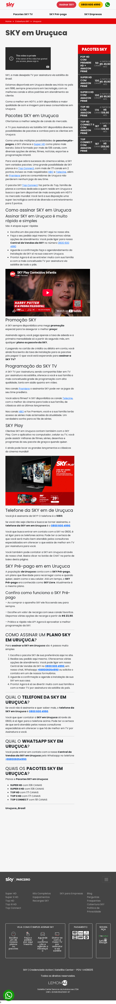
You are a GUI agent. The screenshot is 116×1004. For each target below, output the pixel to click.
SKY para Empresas (71, 893)
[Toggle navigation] (106, 880)
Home (8, 21)
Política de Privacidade (94, 909)
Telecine (61, 172)
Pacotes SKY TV (23, 14)
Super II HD (11, 897)
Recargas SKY (41, 900)
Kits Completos (42, 893)
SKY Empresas (93, 14)
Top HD (9, 900)
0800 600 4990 (90, 4)
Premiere (14, 175)
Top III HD (11, 904)
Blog (89, 893)
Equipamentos (41, 897)
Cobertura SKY (22, 21)
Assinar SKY (66, 4)
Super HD (39, 144)
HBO (50, 172)
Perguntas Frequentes (94, 898)
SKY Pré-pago (58, 14)
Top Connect (26, 168)
